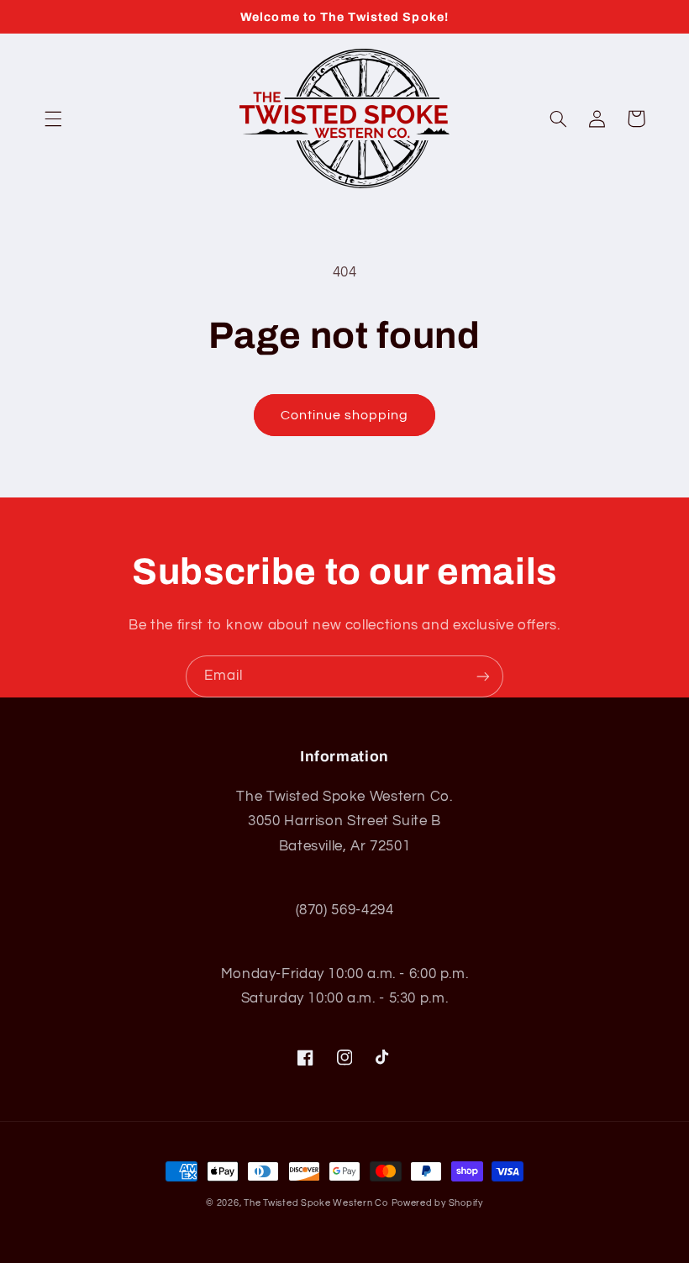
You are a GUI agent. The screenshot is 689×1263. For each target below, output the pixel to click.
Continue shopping (345, 415)
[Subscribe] (483, 676)
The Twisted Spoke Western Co (316, 1203)
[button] (53, 118)
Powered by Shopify (437, 1203)
